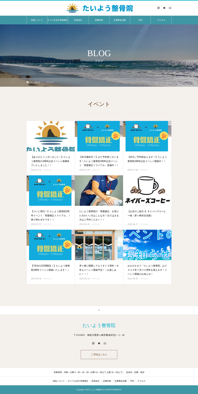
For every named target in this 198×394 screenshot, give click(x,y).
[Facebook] (164, 7)
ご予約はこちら (99, 354)
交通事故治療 (120, 20)
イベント (47, 170)
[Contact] (170, 7)
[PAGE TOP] (99, 310)
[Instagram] (158, 7)
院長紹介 (78, 20)
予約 (140, 20)
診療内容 (99, 20)
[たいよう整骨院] (99, 8)
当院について (37, 20)
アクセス (161, 20)
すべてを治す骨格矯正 (57, 20)
